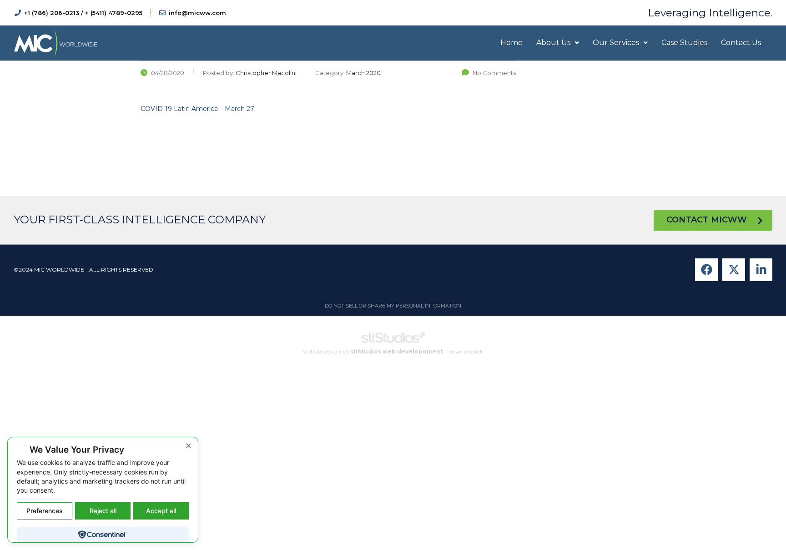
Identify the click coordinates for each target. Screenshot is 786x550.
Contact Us (741, 42)
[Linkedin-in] (761, 269)
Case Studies (684, 42)
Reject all (103, 511)
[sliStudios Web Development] (393, 340)
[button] (557, 42)
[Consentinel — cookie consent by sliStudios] (102, 534)
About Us (553, 42)
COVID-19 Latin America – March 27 (197, 109)
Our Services (616, 42)
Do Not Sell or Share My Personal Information (393, 306)
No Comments (494, 72)
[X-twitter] (733, 269)
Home (511, 42)
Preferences (44, 511)
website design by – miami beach (393, 351)
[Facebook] (706, 269)
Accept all (161, 511)
